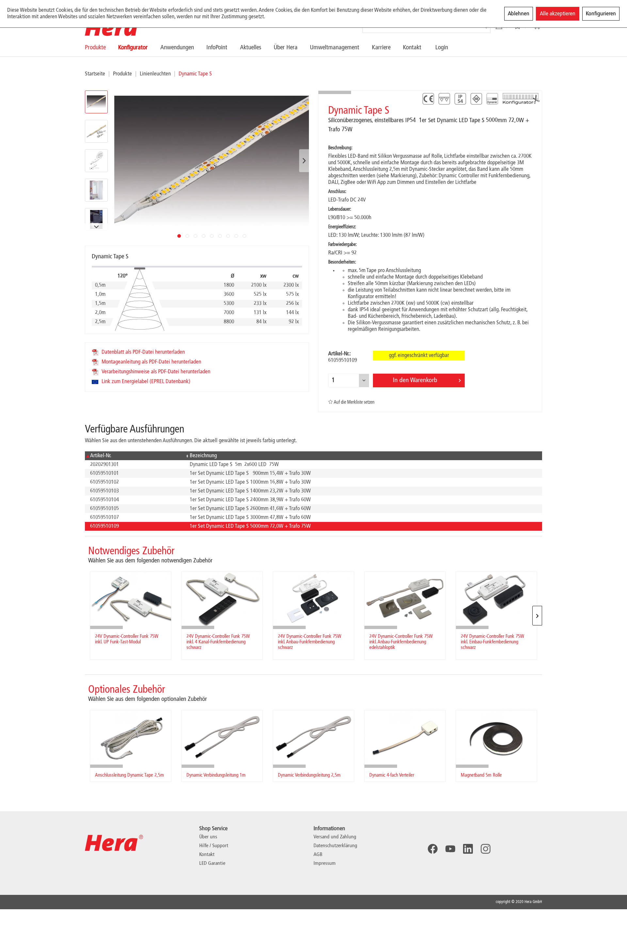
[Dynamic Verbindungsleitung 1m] (222, 737)
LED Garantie (212, 863)
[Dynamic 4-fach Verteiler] (404, 737)
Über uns (208, 837)
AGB (318, 854)
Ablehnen (518, 14)
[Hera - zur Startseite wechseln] (114, 28)
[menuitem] (101, 48)
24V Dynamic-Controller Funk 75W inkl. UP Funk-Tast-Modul (126, 639)
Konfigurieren (601, 14)
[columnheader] (135, 455)
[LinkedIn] (468, 849)
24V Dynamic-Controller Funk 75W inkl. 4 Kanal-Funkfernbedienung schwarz (218, 642)
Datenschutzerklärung (335, 845)
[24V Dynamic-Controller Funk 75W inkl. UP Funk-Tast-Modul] (130, 599)
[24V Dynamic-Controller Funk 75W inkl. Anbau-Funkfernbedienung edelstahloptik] (404, 599)
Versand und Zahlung (335, 837)
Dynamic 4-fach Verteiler (391, 775)
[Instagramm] (485, 849)
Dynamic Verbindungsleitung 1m (216, 775)
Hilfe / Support (213, 845)
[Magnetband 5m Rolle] (496, 737)
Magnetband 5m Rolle (481, 775)
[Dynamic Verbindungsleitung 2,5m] (313, 737)
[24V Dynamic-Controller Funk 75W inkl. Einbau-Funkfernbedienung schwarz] (496, 599)
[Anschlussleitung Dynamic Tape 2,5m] (130, 737)
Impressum (325, 863)
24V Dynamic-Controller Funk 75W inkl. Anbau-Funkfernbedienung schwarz (309, 642)
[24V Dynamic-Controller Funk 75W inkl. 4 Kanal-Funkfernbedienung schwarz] (222, 599)
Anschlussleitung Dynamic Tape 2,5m (129, 775)
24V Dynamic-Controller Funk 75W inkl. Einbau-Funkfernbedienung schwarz (492, 642)
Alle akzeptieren (557, 14)
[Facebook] (433, 849)
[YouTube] (450, 849)
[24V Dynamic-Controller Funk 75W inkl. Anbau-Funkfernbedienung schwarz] (313, 599)
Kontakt (207, 854)
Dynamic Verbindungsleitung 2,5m (309, 775)
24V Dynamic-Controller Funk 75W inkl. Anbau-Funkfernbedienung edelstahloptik (401, 642)
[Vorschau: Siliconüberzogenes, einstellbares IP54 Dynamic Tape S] (96, 101)
